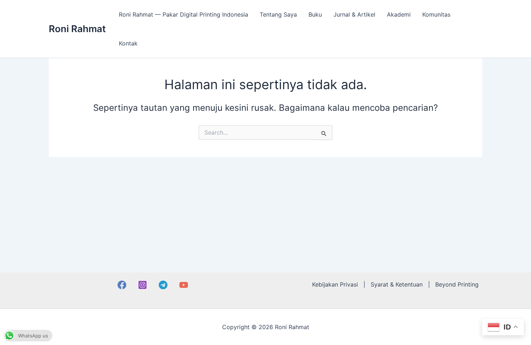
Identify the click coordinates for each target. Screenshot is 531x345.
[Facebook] (121, 284)
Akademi (399, 14)
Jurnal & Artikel (354, 14)
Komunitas (436, 14)
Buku (315, 14)
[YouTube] (183, 284)
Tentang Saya (278, 14)
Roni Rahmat (77, 28)
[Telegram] (163, 284)
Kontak (128, 43)
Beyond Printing (457, 284)
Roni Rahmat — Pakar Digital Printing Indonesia (183, 14)
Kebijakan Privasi (335, 284)
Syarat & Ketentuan (397, 284)
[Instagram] (142, 284)
